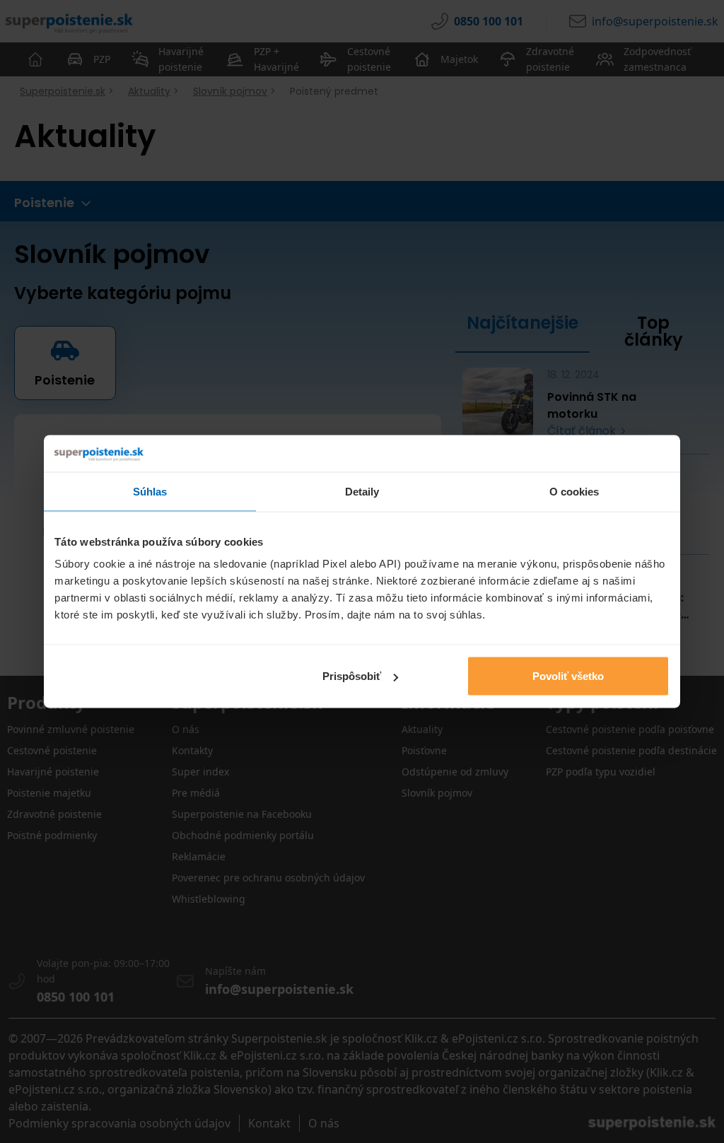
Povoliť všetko (568, 676)
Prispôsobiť (351, 676)
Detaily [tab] (362, 491)
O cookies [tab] (574, 491)
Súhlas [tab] (150, 491)
